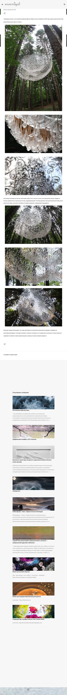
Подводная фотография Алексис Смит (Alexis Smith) (28, 619)
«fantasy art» (16, 491)
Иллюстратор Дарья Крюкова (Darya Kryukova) (27, 596)
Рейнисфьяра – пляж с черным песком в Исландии (28, 511)
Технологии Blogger (34, 689)
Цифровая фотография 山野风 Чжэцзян (24, 439)
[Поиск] (65, 4)
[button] (4, 13)
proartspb (12, 4)
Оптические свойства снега (21, 410)
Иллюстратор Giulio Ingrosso (21, 571)
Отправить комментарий (10, 354)
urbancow (39, 692)
